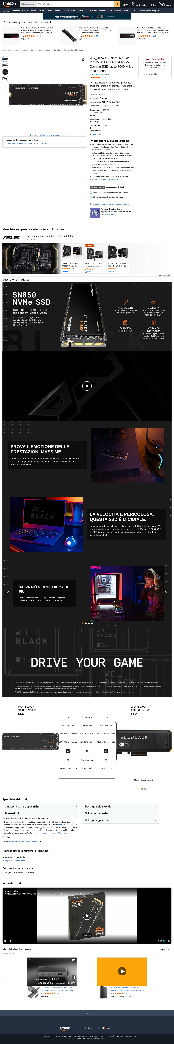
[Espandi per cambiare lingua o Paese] (98, 1028)
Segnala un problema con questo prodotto (111, 204)
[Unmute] (169, 941)
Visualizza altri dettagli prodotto (104, 179)
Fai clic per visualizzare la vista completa (47, 135)
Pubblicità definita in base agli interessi (121, 1036)
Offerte (50, 11)
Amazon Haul (19, 11)
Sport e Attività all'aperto (149, 11)
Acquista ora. (112, 214)
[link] (38, 39)
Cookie (102, 1036)
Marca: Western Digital (99, 74)
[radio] (5, 59)
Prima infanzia (115, 11)
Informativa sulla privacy (78, 1036)
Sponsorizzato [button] (164, 275)
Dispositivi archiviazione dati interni (48, 50)
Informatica (83, 11)
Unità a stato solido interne (73, 50)
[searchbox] (75, 4)
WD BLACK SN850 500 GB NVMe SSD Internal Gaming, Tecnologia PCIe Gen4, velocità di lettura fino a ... (49, 894)
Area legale (93, 1036)
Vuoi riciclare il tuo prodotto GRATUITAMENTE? (27, 144)
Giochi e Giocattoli (98, 11)
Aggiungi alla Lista (150, 74)
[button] (6, 10)
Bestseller (31, 11)
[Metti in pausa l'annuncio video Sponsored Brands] (74, 977)
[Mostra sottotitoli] (74, 960)
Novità (41, 11)
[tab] (82, 623)
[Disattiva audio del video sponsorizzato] (74, 982)
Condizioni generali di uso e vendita (54, 1036)
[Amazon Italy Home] (65, 1029)
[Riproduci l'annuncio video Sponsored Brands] (122, 971)
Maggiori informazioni (143, 780)
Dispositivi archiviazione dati (23, 50)
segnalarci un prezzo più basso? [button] (23, 841)
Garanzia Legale (11, 830)
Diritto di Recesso (65, 825)
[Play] (5, 941)
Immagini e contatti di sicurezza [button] (15, 861)
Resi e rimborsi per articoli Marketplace (52, 833)
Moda (57, 11)
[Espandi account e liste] (147, 5)
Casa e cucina (69, 11)
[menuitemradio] (164, 941)
